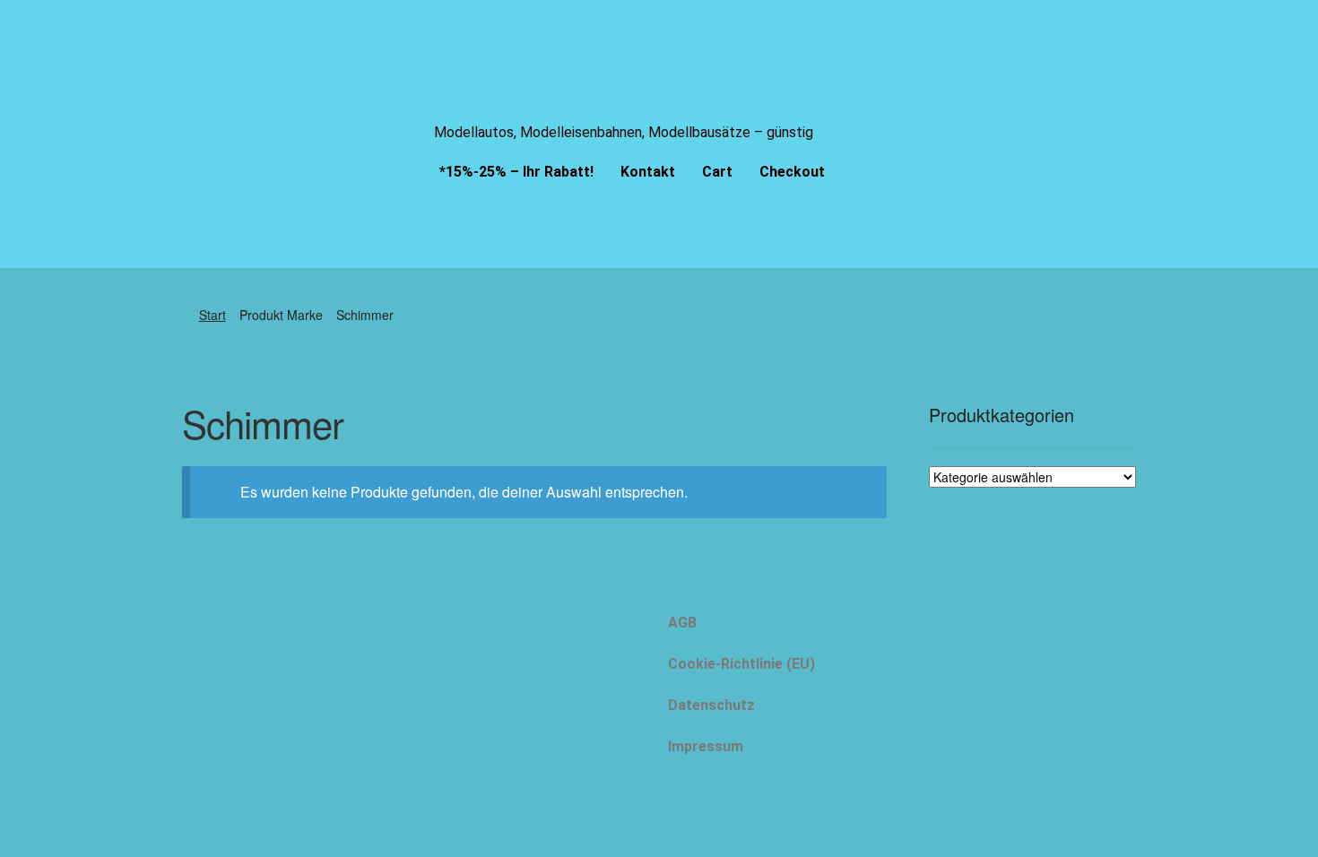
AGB (682, 622)
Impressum (705, 746)
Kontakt (647, 171)
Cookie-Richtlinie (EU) (741, 663)
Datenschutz (711, 705)
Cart (717, 171)
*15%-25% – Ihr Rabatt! (516, 171)
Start (212, 315)
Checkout (792, 171)
